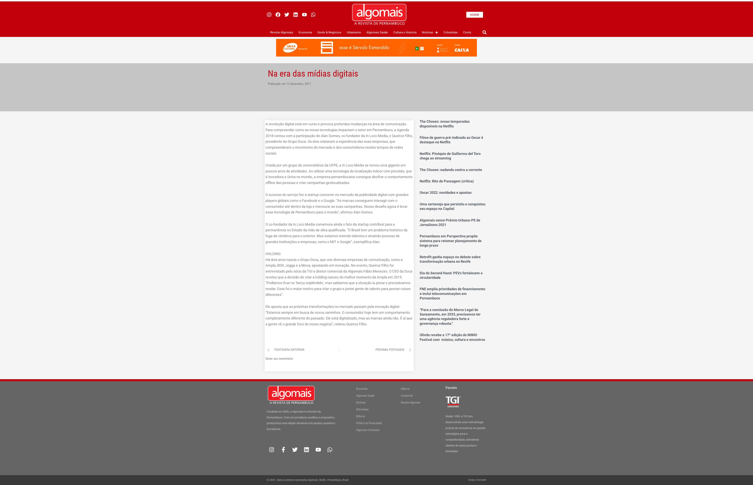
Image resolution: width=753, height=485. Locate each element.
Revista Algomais (281, 32)
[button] (484, 32)
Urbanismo (354, 32)
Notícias (427, 32)
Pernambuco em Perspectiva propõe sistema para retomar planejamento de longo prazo (451, 240)
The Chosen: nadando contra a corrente (451, 170)
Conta (467, 32)
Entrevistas (362, 409)
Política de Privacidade (369, 423)
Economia (305, 32)
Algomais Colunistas (368, 430)
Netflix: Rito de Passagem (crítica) (447, 181)
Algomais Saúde (377, 32)
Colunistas (451, 32)
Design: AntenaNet (477, 480)
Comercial (407, 395)
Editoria (360, 416)
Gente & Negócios (329, 32)
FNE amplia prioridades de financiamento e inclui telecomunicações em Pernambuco (452, 293)
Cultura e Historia (405, 32)
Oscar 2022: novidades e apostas (446, 192)
